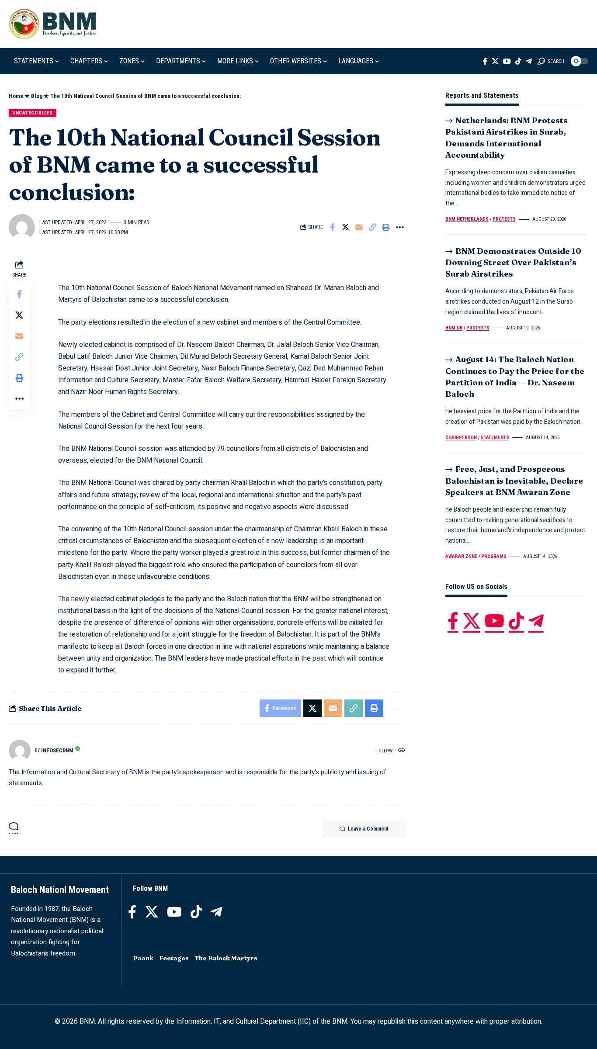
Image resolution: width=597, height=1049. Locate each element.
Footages (174, 958)
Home (16, 96)
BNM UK (453, 328)
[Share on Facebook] (332, 227)
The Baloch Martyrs (225, 958)
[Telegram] (529, 61)
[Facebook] (485, 61)
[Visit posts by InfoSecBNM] (20, 751)
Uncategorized (32, 113)
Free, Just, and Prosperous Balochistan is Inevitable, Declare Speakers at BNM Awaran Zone (514, 480)
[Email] (359, 227)
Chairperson (461, 437)
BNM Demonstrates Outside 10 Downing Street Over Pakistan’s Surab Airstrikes (513, 262)
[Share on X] (346, 227)
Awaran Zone (461, 556)
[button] (551, 61)
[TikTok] (518, 61)
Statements (495, 437)
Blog (36, 96)
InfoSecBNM (57, 750)
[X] (495, 61)
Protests (504, 219)
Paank (143, 958)
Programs (494, 556)
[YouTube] (507, 61)
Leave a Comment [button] (368, 829)
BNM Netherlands (467, 219)
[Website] (401, 750)
